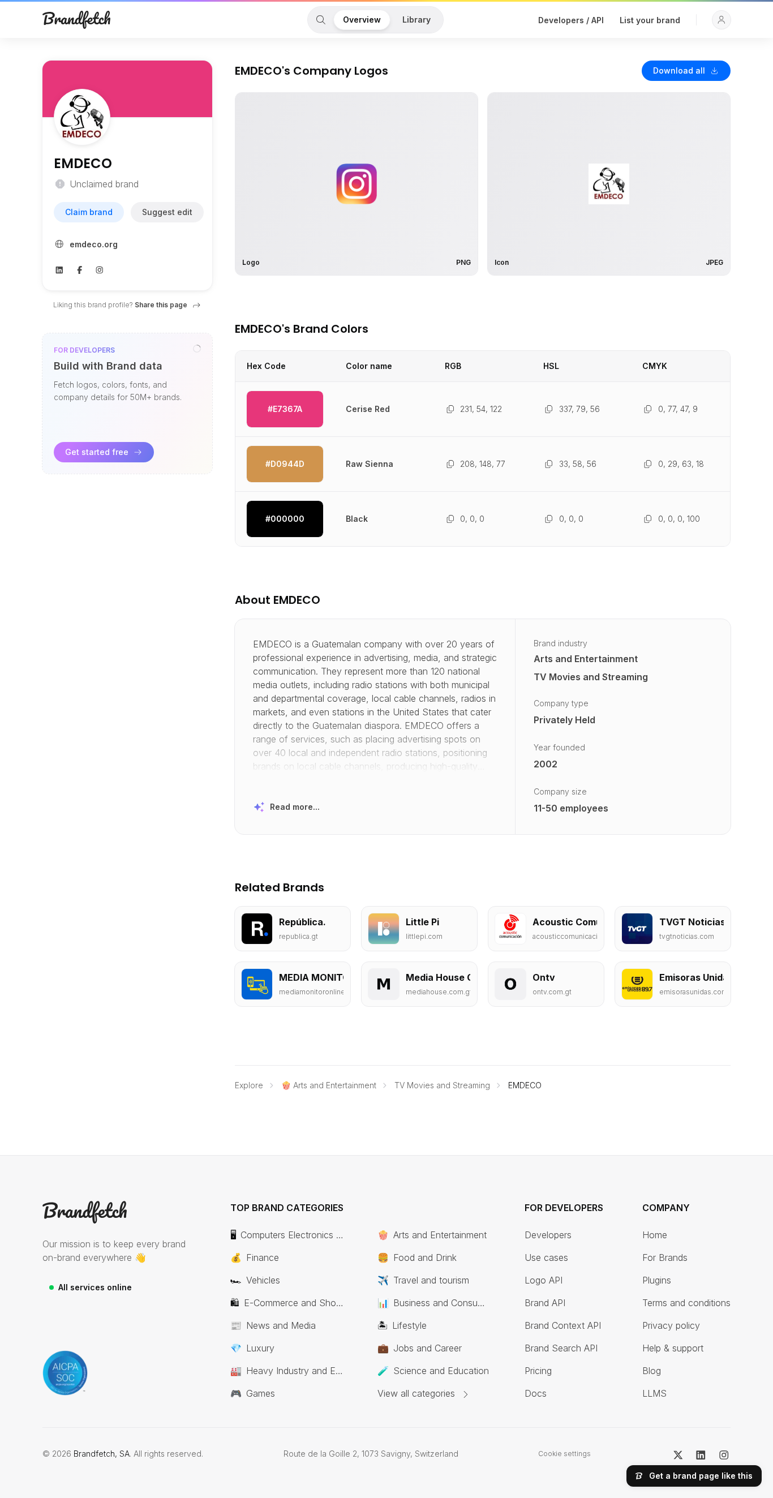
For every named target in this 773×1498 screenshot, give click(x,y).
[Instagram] (99, 269)
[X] (678, 1454)
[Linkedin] (59, 269)
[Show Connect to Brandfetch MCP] (197, 349)
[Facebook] (79, 269)
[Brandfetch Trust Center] (65, 1373)
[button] (721, 20)
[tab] (320, 19)
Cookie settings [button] (564, 1453)
